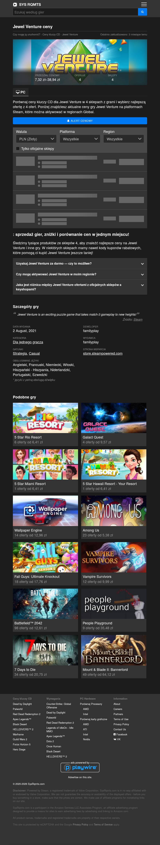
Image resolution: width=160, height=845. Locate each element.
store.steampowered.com (103, 353)
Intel (85, 714)
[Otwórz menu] (144, 4)
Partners (118, 714)
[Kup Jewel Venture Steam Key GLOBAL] (80, 200)
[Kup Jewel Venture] (80, 218)
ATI (85, 729)
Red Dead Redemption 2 (26, 714)
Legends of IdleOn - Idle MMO (59, 729)
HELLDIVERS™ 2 (23, 729)
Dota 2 (50, 741)
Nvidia (86, 739)
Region (109, 131)
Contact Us (120, 729)
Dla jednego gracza (28, 341)
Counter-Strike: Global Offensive (58, 705)
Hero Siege (19, 749)
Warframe (18, 734)
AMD (86, 709)
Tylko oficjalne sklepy (37, 148)
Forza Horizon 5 (21, 744)
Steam (137, 319)
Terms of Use (121, 719)
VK (118, 739)
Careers (118, 709)
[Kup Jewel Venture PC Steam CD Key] (80, 162)
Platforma (67, 131)
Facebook (121, 734)
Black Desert (20, 724)
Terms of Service (103, 824)
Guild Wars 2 (20, 739)
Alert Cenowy (81, 121)
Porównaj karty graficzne (93, 719)
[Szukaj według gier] (142, 12)
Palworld (17, 709)
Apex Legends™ (22, 719)
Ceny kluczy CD (51, 34)
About (117, 704)
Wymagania (53, 698)
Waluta (21, 131)
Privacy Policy (121, 724)
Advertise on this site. (80, 777)
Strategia (20, 353)
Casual (34, 353)
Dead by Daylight (22, 704)
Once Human (53, 746)
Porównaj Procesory (91, 704)
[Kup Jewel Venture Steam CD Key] (80, 181)
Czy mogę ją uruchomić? (27, 4)
